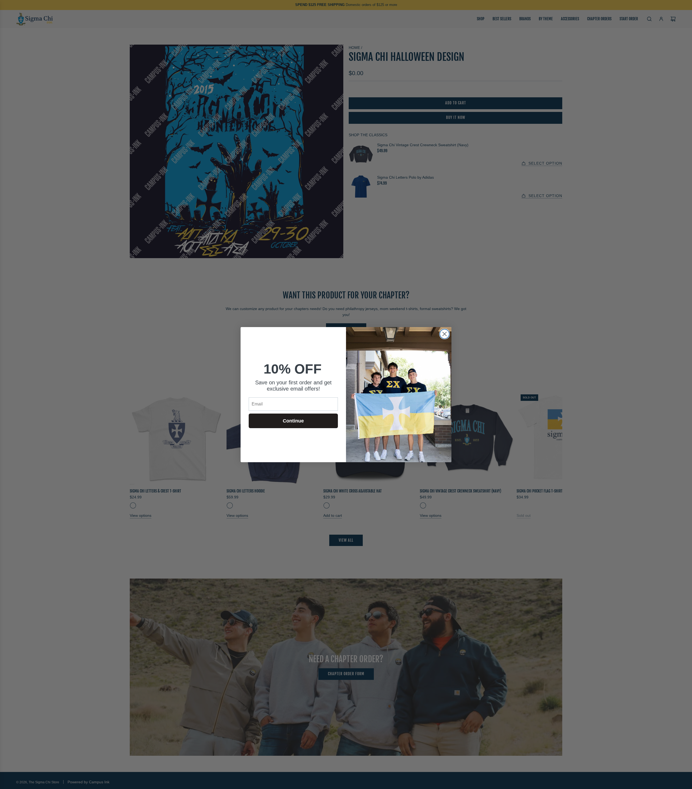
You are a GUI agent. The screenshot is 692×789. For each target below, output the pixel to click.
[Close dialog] (444, 334)
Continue (293, 421)
